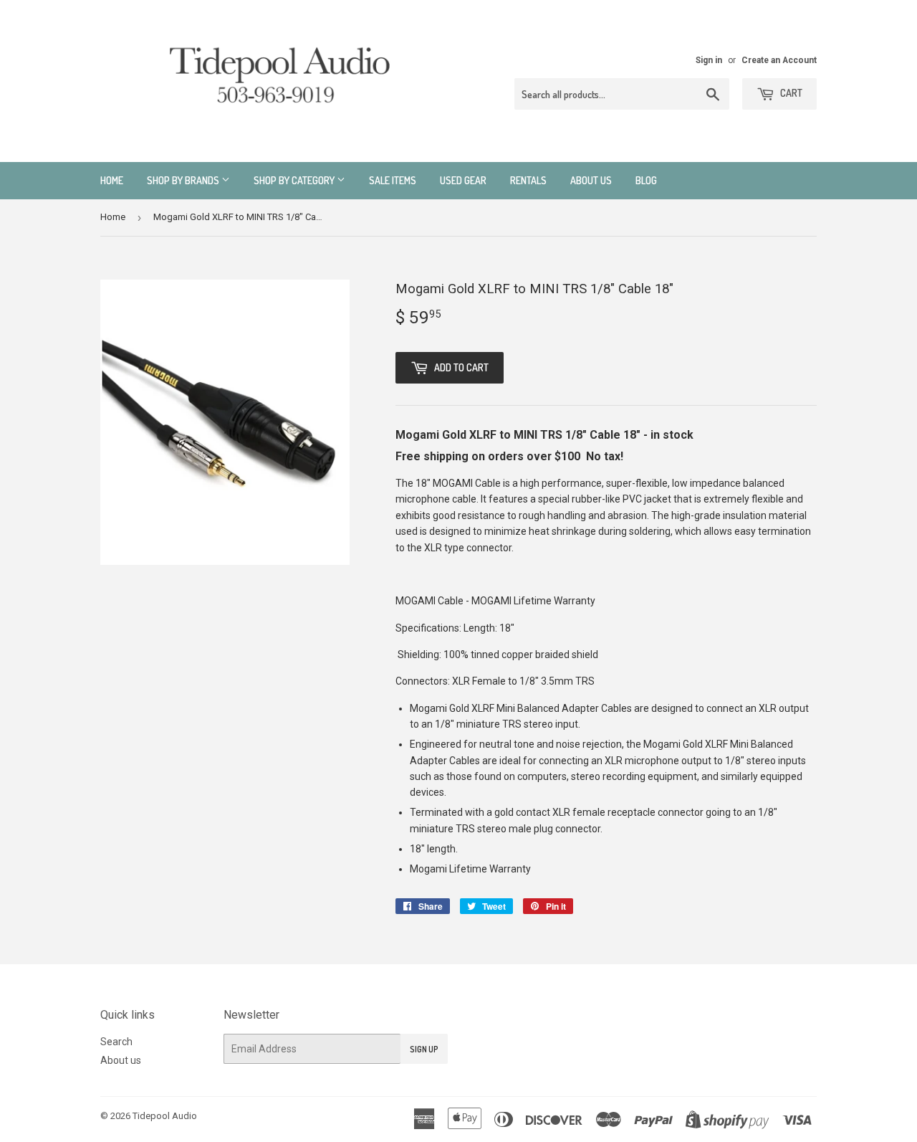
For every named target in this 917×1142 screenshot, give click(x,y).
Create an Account (779, 60)
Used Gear (463, 180)
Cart (790, 93)
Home (111, 180)
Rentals (528, 180)
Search (116, 1041)
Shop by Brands (184, 180)
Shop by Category (295, 180)
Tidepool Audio (165, 1115)
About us (591, 180)
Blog (646, 180)
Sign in (709, 60)
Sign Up (424, 1049)
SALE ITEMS (392, 180)
